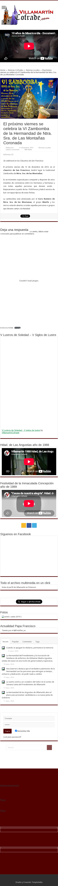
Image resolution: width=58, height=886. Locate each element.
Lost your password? (12, 737)
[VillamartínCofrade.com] (29, 14)
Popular (15, 642)
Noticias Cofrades (15, 70)
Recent (5, 642)
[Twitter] (34, 525)
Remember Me (23, 731)
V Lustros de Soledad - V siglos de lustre (21, 430)
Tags (37, 642)
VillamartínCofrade (10, 432)
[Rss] (23, 525)
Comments (27, 642)
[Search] (49, 747)
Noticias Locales (33, 70)
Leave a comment (12, 150)
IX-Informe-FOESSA (6, 328)
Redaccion (10, 148)
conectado (4, 234)
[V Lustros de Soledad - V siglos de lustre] (29, 382)
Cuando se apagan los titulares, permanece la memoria (29, 648)
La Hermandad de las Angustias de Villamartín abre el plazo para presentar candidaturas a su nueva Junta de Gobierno (27, 695)
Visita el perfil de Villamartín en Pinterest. (19, 587)
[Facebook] (29, 525)
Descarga (17, 328)
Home (2, 70)
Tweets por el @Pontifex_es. (14, 630)
